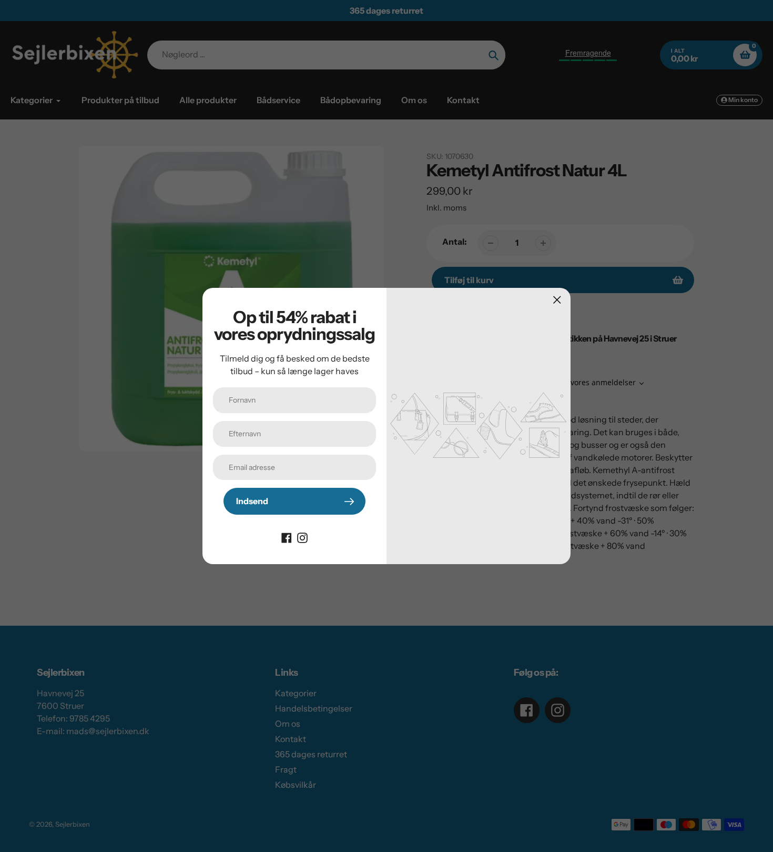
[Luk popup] (557, 299)
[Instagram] (302, 537)
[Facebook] (286, 537)
